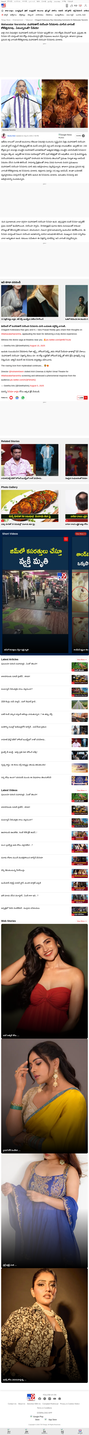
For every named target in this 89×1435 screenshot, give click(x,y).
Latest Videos (9, 790)
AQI (75, 6)
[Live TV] (79, 5)
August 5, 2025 (37, 386)
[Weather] (71, 5)
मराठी (24, 1)
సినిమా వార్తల (13, 391)
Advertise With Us (34, 1404)
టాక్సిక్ (6, 15)
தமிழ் (50, 1)
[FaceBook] (39, 1398)
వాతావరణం (39, 15)
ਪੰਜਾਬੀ (43, 1)
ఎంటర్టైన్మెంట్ (19, 11)
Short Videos (10, 533)
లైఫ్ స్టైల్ (47, 11)
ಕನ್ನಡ (17, 1)
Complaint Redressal (50, 1404)
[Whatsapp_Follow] (23, 397)
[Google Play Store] (37, 1418)
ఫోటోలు (54, 11)
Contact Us (12, 1404)
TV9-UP (70, 1)
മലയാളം (57, 1)
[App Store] (52, 1420)
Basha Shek (12, 136)
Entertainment (17, 20)
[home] (2, 11)
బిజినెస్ (60, 11)
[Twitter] (44, 1398)
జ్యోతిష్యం (22, 15)
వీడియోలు (49, 15)
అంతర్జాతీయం (59, 15)
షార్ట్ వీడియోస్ (77, 11)
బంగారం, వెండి (80, 15)
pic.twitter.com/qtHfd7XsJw (58, 340)
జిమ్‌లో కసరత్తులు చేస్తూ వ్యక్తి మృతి (16, 650)
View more (80, 534)
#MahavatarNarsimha (11, 334)
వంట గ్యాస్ (70, 15)
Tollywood (29, 20)
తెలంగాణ (40, 11)
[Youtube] (11, 397)
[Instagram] (49, 1398)
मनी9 (64, 1)
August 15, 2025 (37, 346)
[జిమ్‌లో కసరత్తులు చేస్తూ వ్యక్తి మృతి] (35, 595)
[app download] (66, 5)
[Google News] (59, 1398)
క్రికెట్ (26, 11)
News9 (3, 1)
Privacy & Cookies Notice (69, 1404)
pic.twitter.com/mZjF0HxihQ (23, 380)
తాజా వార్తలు (9, 11)
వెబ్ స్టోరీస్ (68, 11)
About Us (21, 1404)
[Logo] (3, 6)
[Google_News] (17, 397)
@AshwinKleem (16, 371)
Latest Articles (9, 659)
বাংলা (38, 1)
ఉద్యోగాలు (13, 15)
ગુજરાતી (32, 1)
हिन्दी (10, 1)
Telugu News (6, 20)
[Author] (3, 136)
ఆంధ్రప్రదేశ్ (32, 11)
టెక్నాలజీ (30, 15)
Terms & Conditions (44, 1408)
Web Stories (8, 921)
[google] (66, 135)
